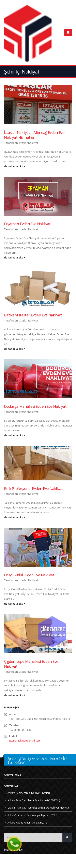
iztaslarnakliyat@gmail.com (25, 740)
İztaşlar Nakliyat (28, 143)
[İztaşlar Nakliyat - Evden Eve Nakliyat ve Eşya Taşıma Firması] (29, 32)
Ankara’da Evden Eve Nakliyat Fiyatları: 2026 (32, 815)
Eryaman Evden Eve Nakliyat (27, 223)
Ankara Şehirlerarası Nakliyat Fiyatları (28, 792)
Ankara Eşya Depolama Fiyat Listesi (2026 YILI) (33, 800)
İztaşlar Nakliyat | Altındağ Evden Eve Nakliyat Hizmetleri (34, 135)
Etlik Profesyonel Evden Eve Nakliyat (33, 488)
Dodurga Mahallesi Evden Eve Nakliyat (35, 406)
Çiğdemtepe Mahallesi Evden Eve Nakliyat (31, 664)
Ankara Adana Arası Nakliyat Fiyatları (28, 822)
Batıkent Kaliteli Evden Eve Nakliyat (33, 314)
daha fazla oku (14, 166)
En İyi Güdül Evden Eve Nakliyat (29, 574)
